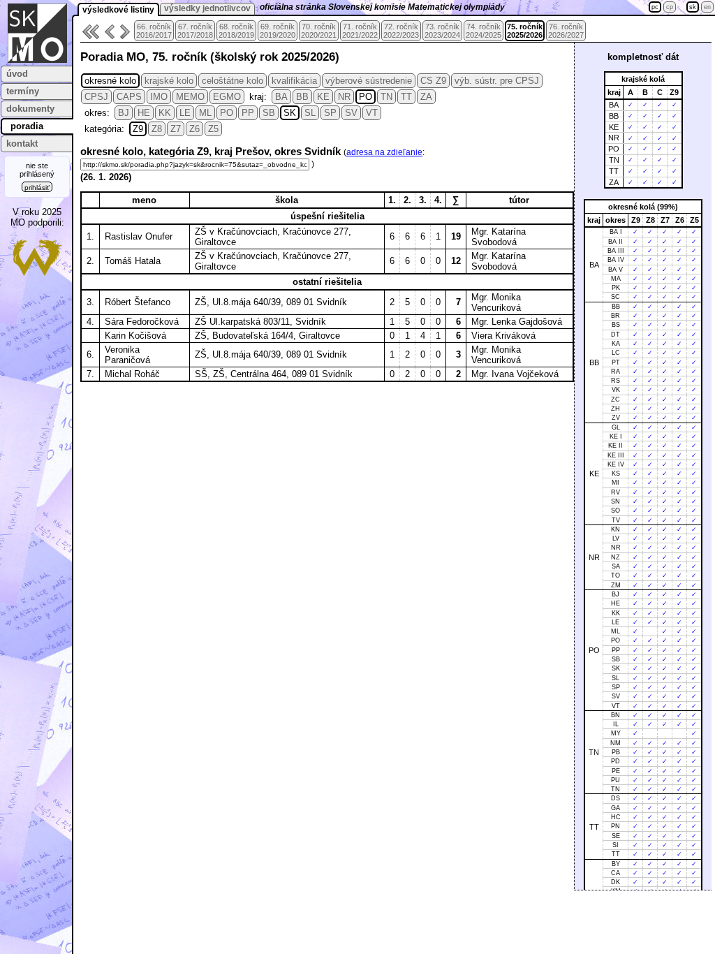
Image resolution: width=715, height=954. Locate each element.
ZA (426, 96)
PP (248, 113)
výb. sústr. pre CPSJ (497, 80)
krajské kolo (169, 80)
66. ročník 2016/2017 (154, 30)
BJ (123, 113)
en (707, 6)
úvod (17, 73)
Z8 (157, 129)
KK (165, 113)
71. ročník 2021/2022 (360, 30)
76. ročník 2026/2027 (566, 30)
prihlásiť (37, 187)
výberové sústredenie (368, 80)
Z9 (138, 129)
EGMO (227, 96)
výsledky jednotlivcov (207, 8)
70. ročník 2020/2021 (319, 30)
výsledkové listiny (118, 10)
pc (654, 6)
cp (669, 6)
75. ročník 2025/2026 (525, 30)
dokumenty (30, 108)
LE (185, 113)
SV (351, 113)
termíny (22, 91)
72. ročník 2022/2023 (401, 30)
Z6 (194, 129)
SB (269, 113)
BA (281, 96)
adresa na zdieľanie (384, 152)
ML (205, 113)
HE (144, 113)
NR (344, 96)
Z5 (213, 129)
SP (330, 113)
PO (365, 96)
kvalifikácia (294, 80)
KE (323, 96)
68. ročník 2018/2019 (236, 30)
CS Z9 (433, 80)
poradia (26, 126)
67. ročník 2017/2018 (195, 30)
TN (386, 96)
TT (406, 96)
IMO (159, 96)
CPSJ (96, 96)
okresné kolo (110, 80)
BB (302, 96)
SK (289, 113)
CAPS (129, 96)
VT (372, 113)
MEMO (190, 96)
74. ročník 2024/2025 (483, 30)
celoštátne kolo (232, 80)
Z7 (175, 129)
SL (310, 113)
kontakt (22, 143)
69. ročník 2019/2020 (277, 30)
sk (692, 6)
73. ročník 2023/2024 (442, 30)
